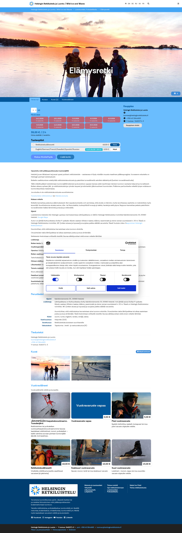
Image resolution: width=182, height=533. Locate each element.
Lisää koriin (65, 157)
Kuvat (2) (54, 99)
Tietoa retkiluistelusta (138, 488)
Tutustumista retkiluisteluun (41, 196)
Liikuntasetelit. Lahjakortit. (90, 491)
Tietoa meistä (112, 485)
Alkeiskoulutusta (61, 196)
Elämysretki (105, 9)
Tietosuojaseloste (59, 530)
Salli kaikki (121, 288)
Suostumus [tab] (59, 250)
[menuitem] (148, 3)
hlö (39, 110)
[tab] (76, 144)
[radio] (39, 120)
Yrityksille (88, 488)
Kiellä (61, 288)
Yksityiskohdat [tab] (91, 250)
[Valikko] (178, 3)
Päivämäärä (35, 115)
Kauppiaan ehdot (132, 125)
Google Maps (43, 217)
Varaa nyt (35, 99)
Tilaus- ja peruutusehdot (40, 530)
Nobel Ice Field (135, 485)
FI (125, 4)
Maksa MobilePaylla (43, 157)
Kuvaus (45, 99)
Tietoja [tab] (122, 250)
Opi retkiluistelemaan (115, 488)
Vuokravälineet (68, 99)
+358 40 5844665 (38, 342)
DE (133, 4)
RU (136, 4)
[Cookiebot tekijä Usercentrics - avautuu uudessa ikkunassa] (127, 243)
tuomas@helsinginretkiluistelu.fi (43, 340)
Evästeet (72, 530)
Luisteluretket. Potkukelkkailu (86, 9)
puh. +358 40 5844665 (85, 527)
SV (140, 4)
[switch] (79, 279)
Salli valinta (91, 288)
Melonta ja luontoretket (93, 485)
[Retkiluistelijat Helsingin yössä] (50, 368)
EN (129, 4)
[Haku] (148, 3)
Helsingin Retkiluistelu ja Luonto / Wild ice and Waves (51, 9)
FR (143, 4)
